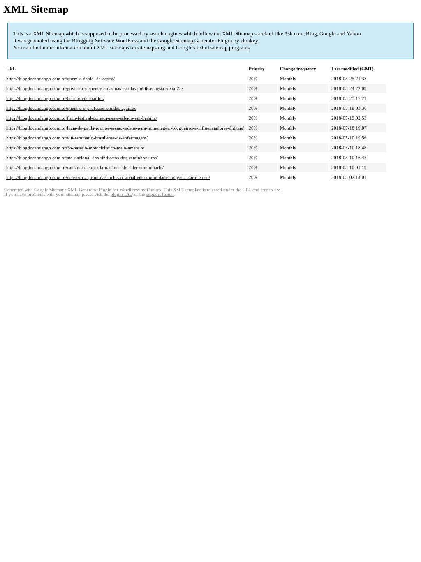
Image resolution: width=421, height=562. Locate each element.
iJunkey (249, 40)
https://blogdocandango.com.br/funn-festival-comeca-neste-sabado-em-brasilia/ (81, 118)
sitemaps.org (151, 47)
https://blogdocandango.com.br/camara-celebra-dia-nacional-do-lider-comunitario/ (85, 167)
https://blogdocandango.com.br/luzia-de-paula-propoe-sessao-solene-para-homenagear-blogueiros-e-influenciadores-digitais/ (125, 127)
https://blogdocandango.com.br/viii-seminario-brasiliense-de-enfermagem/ (77, 137)
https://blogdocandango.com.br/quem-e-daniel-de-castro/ (60, 78)
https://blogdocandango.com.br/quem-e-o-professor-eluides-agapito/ (71, 108)
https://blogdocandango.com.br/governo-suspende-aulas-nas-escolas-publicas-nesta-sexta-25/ (94, 88)
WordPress (127, 40)
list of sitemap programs (223, 47)
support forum (160, 194)
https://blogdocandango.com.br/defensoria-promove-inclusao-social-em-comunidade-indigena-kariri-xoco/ (108, 177)
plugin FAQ (122, 194)
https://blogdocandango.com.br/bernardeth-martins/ (55, 98)
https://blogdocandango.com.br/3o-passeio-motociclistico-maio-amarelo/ (75, 147)
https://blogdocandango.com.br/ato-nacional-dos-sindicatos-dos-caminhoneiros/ (82, 157)
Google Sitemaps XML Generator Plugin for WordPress (86, 190)
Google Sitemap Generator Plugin (194, 40)
